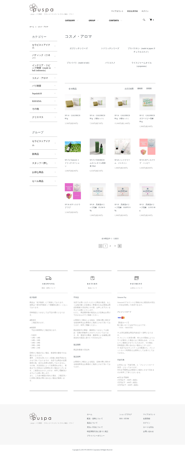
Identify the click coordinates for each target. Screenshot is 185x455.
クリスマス (37, 117)
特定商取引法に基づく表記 (97, 431)
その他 (35, 109)
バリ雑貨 (36, 86)
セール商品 (37, 181)
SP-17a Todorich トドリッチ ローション (72, 163)
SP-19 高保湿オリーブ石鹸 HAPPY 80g (122, 208)
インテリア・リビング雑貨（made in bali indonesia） (41, 68)
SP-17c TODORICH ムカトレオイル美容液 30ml (98, 163)
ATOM (126, 419)
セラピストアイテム (41, 46)
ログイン (145, 11)
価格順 (140, 88)
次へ (120, 246)
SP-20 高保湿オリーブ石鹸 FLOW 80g (97, 208)
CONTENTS (114, 20)
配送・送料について (95, 419)
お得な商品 (37, 172)
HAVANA (36, 101)
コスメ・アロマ (43, 27)
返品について (92, 423)
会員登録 (146, 419)
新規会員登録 (132, 11)
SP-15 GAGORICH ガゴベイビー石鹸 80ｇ (147, 118)
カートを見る (148, 427)
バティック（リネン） (41, 56)
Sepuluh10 (37, 93)
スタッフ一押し (40, 163)
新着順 (149, 88)
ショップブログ (125, 414)
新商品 (35, 154)
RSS (121, 419)
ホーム (32, 27)
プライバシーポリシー (96, 436)
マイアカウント (117, 11)
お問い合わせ (148, 431)
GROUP (92, 20)
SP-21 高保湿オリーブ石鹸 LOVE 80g (147, 208)
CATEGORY (70, 20)
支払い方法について (95, 427)
